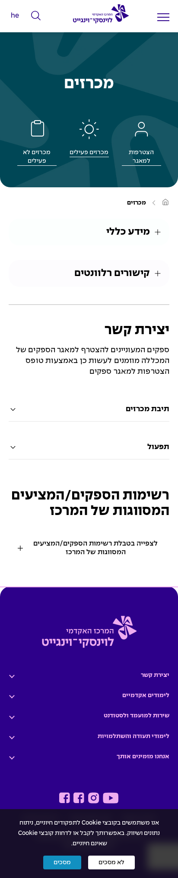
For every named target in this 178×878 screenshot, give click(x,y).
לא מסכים (111, 862)
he (15, 15)
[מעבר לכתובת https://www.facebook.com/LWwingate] (64, 798)
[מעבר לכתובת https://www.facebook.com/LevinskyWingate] (78, 798)
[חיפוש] (36, 16)
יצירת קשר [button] (155, 675)
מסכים (62, 862)
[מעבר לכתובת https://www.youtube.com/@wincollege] (110, 798)
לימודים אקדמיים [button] (145, 695)
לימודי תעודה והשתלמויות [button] (133, 736)
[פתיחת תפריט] (163, 17)
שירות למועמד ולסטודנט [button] (136, 716)
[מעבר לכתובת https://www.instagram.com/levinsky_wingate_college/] (93, 798)
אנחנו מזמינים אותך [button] (143, 757)
